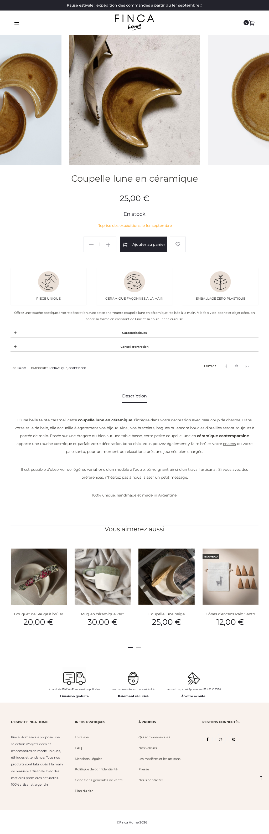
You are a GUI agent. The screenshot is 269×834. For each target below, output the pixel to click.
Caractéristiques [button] (134, 333)
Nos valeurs (147, 748)
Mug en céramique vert (102, 614)
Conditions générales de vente (99, 780)
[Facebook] (207, 739)
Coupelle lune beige (166, 614)
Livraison (82, 737)
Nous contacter (150, 780)
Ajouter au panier (148, 244)
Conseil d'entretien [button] (134, 347)
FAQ (78, 748)
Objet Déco (77, 368)
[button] (91, 244)
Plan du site (84, 791)
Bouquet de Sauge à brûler (38, 614)
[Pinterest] (234, 739)
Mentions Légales (88, 759)
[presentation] (18, 100)
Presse (143, 769)
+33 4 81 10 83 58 (211, 689)
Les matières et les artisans (159, 759)
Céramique (58, 368)
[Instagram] (220, 739)
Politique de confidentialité (96, 769)
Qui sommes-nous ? (154, 737)
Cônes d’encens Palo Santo (230, 614)
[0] (252, 23)
